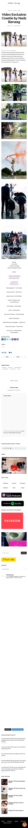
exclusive (10, 367)
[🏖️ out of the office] (14, 587)
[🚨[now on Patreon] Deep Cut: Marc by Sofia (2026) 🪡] (14, 720)
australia (4, 367)
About (3, 821)
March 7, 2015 (10, 25)
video (19, 369)
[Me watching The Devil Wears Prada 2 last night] (14, 676)
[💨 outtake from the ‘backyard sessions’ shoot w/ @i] (14, 690)
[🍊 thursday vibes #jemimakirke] (14, 661)
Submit (16, 821)
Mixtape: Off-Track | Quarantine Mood (16, 782)
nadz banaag (5, 369)
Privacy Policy (7, 822)
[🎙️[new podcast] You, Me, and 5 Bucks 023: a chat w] (14, 646)
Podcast (9, 821)
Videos (18, 10)
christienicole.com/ (14, 283)
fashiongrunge (18, 367)
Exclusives (10, 10)
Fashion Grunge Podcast (8, 735)
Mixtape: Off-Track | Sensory (15, 810)
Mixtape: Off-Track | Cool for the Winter (16, 789)
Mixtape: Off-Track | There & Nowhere (15, 803)
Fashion (15, 10)
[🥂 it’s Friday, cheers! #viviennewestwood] (14, 631)
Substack (23, 821)
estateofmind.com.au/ (14, 277)
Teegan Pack (15, 62)
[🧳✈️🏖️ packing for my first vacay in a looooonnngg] (14, 602)
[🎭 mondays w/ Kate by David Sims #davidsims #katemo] (14, 616)
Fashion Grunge (17, 25)
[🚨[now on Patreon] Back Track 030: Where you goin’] (14, 705)
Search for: (3, 550)
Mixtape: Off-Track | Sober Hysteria (15, 796)
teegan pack (13, 369)
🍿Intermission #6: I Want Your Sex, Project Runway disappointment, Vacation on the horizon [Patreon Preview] (13, 740)
